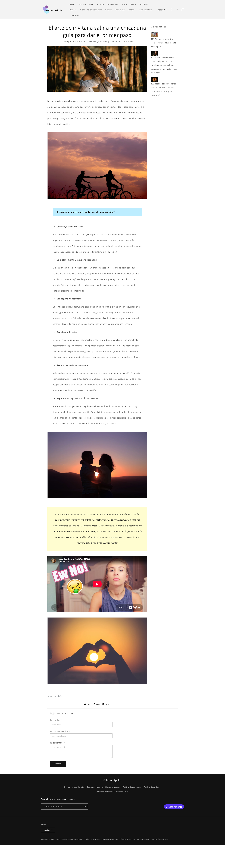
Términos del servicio (127, 839)
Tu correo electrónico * (60, 731)
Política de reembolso (92, 839)
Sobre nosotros (93, 787)
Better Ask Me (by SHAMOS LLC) (56, 839)
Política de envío (143, 839)
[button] (171, 10)
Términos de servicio (105, 791)
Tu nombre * (56, 720)
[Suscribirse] (85, 807)
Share (98, 704)
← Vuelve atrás (54, 696)
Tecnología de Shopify (75, 839)
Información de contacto (159, 839)
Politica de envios (151, 787)
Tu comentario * (57, 742)
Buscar (67, 787)
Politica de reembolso (132, 787)
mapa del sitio (78, 787)
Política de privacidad (110, 839)
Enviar (58, 763)
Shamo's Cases (122, 791)
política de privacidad (111, 787)
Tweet (89, 704)
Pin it (107, 704)
